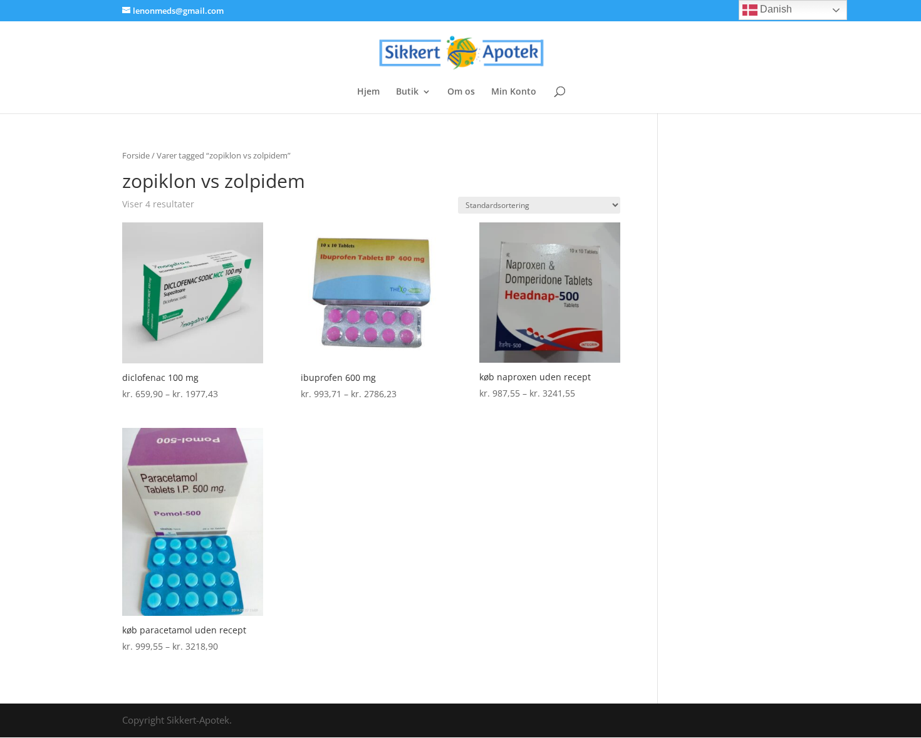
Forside (136, 155)
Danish (774, 9)
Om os (461, 92)
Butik (407, 92)
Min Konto (513, 92)
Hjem (368, 92)
